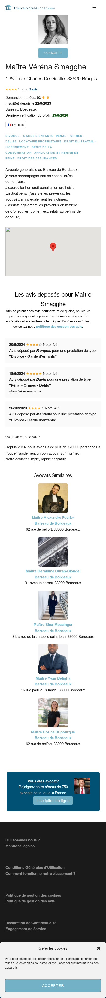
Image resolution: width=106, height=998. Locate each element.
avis (33, 89)
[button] (98, 948)
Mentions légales (20, 845)
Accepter (53, 985)
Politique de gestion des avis (30, 901)
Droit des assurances (37, 158)
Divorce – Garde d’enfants (29, 136)
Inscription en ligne (53, 800)
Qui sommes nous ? (22, 840)
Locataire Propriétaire (40, 141)
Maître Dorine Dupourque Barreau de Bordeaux (53, 734)
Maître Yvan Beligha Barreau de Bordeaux (53, 681)
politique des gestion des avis (59, 326)
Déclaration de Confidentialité (30, 922)
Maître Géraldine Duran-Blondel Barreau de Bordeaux (53, 574)
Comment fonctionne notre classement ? (40, 873)
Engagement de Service (25, 928)
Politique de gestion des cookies (33, 895)
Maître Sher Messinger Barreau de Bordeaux (53, 627)
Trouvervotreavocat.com (30, 7)
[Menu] (94, 7)
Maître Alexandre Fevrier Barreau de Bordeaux (53, 520)
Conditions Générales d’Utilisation (35, 867)
